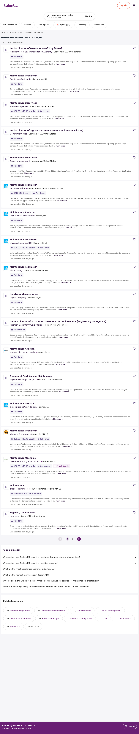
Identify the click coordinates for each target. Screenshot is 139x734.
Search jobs (6, 32)
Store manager (84, 610)
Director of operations (20, 618)
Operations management (53, 610)
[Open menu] (134, 5)
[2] (79, 539)
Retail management (111, 610)
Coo (106, 618)
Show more (60, 64)
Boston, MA (17, 32)
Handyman (15, 626)
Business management (81, 618)
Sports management (20, 610)
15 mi (87, 16)
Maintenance (125, 618)
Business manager (50, 618)
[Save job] (134, 48)
